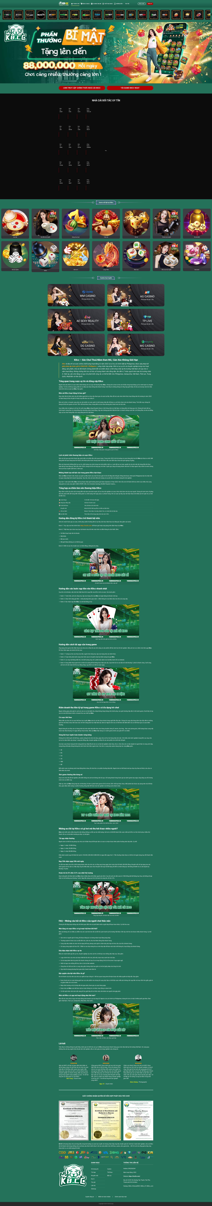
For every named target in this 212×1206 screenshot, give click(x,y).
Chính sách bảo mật (121, 1196)
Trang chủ (76, 3)
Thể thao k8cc (108, 3)
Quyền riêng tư (89, 1196)
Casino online (97, 3)
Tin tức (127, 3)
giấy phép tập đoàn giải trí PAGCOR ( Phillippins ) (79, 366)
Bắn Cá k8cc (86, 3)
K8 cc (101, 1047)
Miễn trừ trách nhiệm (104, 1196)
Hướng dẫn (119, 3)
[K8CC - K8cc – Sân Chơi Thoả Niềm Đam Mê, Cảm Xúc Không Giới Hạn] (64, 3)
